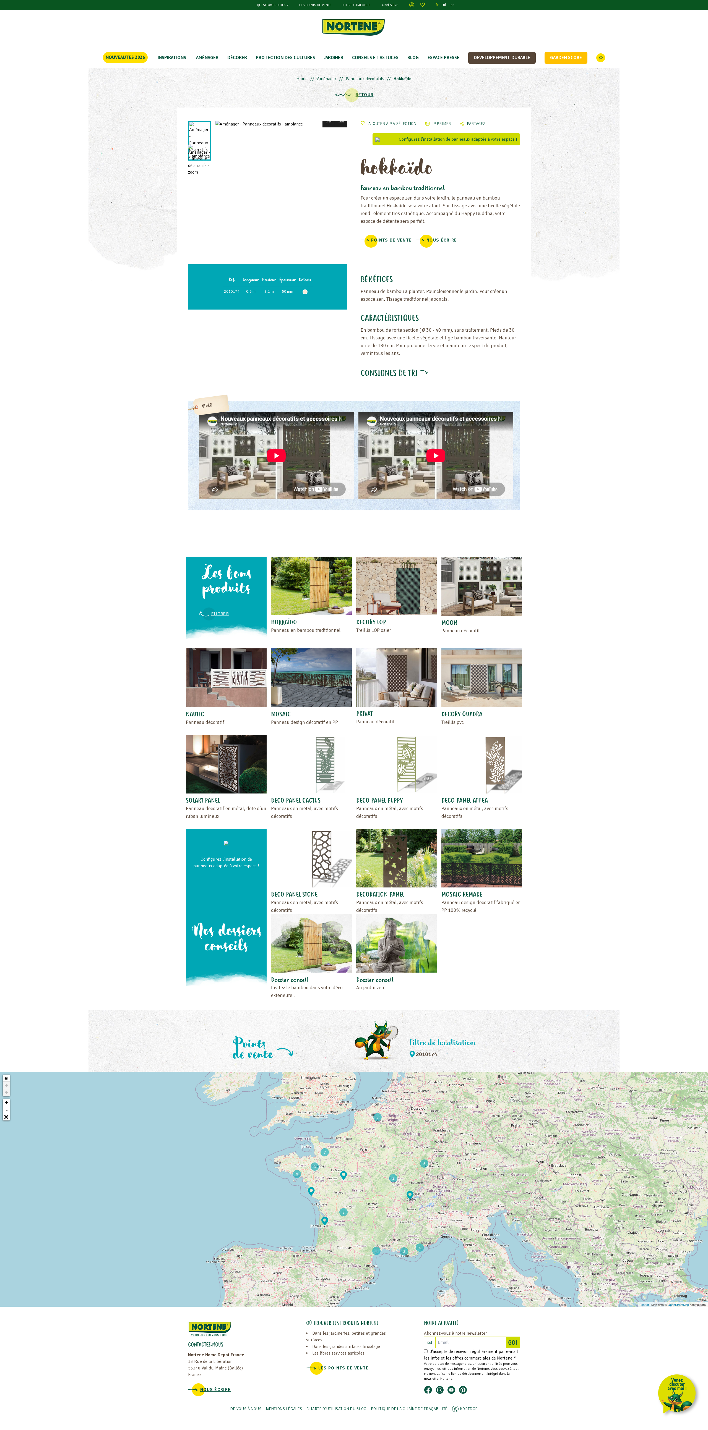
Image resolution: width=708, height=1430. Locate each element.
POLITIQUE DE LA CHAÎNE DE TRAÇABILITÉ (409, 1409)
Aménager (207, 57)
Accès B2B (390, 5)
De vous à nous (245, 1409)
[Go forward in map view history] (6, 1085)
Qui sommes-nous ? (272, 5)
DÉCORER (237, 57)
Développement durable (502, 57)
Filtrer (220, 614)
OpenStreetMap (678, 1304)
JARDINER (333, 57)
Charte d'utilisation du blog (336, 1409)
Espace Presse (443, 57)
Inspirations (172, 57)
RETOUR (365, 95)
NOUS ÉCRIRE (441, 240)
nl (444, 4)
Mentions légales (284, 1409)
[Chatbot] (679, 1395)
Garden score (566, 57)
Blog (413, 57)
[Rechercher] (600, 57)
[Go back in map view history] (6, 1092)
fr (437, 4)
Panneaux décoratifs (365, 79)
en (452, 4)
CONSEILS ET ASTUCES (375, 57)
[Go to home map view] (6, 1078)
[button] (328, 121)
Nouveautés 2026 (125, 57)
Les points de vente (315, 5)
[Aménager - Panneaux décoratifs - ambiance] (281, 124)
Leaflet (644, 1304)
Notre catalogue (356, 5)
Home (302, 79)
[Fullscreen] (6, 1116)
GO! (514, 1343)
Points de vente (391, 240)
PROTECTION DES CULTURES (285, 57)
